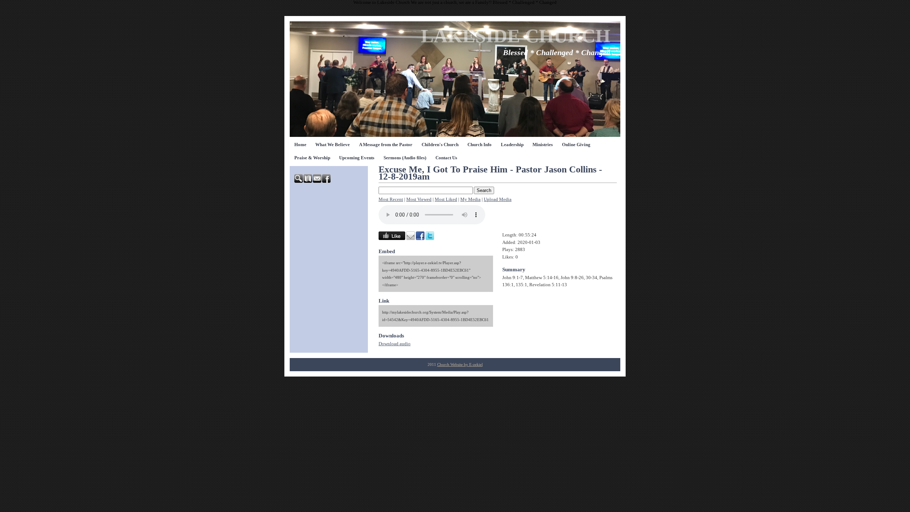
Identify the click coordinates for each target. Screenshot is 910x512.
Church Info (479, 144)
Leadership (512, 144)
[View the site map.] (308, 181)
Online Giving (576, 144)
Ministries (542, 144)
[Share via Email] (410, 238)
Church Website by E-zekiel (460, 365)
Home (300, 144)
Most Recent (391, 199)
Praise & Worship (312, 157)
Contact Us (446, 157)
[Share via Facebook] (420, 238)
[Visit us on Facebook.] (326, 181)
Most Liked (446, 199)
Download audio (395, 343)
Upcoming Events (356, 157)
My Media (470, 199)
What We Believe (332, 144)
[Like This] (392, 238)
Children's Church (440, 144)
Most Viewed (419, 199)
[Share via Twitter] (429, 238)
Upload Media (498, 199)
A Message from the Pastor (385, 144)
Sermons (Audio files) (405, 157)
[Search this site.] (299, 181)
